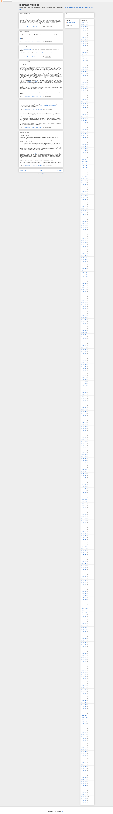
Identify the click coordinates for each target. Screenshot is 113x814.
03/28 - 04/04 (84, 124)
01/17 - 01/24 (84, 144)
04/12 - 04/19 (84, 229)
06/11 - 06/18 (84, 544)
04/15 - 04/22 (84, 450)
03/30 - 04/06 (84, 345)
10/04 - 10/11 (84, 176)
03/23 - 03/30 (84, 347)
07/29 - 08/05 (84, 417)
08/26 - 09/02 (84, 409)
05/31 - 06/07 (84, 214)
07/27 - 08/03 (84, 308)
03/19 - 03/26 (84, 569)
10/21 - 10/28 (84, 392)
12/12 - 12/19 (84, 52)
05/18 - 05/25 (84, 330)
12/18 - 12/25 (84, 597)
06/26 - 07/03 (84, 651)
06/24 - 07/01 (84, 428)
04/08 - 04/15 (84, 452)
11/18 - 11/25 (84, 385)
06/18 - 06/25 (84, 541)
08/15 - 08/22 (84, 82)
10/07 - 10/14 (84, 396)
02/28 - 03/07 (84, 131)
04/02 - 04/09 (84, 565)
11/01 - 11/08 (84, 167)
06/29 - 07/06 (84, 317)
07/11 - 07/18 (84, 92)
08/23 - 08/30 (84, 189)
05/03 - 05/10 (84, 223)
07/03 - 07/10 (84, 648)
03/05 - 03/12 (84, 574)
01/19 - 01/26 (84, 33)
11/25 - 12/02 (84, 383)
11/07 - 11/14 (84, 58)
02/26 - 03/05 (84, 576)
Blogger (63, 811)
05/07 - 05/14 (84, 554)
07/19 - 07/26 (84, 199)
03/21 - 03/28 (84, 127)
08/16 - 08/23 (84, 191)
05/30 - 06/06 (84, 105)
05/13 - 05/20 (84, 441)
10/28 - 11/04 (84, 390)
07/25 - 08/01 (84, 88)
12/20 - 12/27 (84, 152)
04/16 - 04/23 (84, 561)
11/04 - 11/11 (84, 388)
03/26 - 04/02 (84, 567)
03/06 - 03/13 (84, 685)
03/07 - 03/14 (84, 129)
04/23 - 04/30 (84, 559)
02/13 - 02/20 (84, 41)
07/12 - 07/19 (84, 201)
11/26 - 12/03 (84, 492)
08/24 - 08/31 (84, 300)
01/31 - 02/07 (84, 139)
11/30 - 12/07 (84, 270)
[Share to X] (48, 26)
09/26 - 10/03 (84, 69)
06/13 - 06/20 (84, 101)
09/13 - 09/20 (84, 182)
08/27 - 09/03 (84, 520)
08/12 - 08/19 (84, 413)
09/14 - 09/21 (84, 293)
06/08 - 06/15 (84, 323)
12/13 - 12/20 (84, 154)
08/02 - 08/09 (84, 195)
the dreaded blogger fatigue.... (27, 49)
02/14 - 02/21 (84, 135)
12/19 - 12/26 (84, 708)
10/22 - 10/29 (84, 503)
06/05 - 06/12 (84, 657)
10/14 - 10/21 (84, 394)
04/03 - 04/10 (84, 676)
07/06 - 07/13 (84, 315)
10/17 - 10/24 (84, 62)
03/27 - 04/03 (84, 37)
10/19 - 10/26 (84, 283)
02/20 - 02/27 (84, 39)
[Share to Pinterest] (51, 26)
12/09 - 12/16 (84, 35)
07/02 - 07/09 (84, 537)
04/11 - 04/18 (84, 120)
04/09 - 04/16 (84, 563)
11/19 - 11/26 (84, 494)
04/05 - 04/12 (84, 231)
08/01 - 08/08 (84, 86)
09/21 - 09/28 (84, 291)
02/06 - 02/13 (84, 43)
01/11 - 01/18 (84, 257)
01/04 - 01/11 (84, 259)
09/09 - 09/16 (84, 405)
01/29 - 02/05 (84, 584)
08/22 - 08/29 (84, 80)
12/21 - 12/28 (84, 263)
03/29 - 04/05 (84, 233)
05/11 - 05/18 (84, 332)
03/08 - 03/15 (84, 240)
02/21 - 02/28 (84, 133)
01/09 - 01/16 (84, 47)
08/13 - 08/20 (84, 524)
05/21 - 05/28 (84, 550)
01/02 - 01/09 (84, 704)
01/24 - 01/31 (84, 142)
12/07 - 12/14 (84, 268)
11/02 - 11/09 (84, 278)
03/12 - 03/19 (84, 571)
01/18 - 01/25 (84, 255)
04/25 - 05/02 (84, 116)
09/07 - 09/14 (84, 296)
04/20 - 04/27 (84, 338)
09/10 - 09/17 (84, 516)
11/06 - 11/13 (84, 610)
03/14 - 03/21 (84, 794)
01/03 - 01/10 (84, 148)
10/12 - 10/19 (84, 285)
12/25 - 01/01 (84, 595)
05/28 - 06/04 (84, 548)
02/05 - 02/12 (84, 582)
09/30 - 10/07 (84, 398)
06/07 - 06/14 (84, 212)
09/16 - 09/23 (84, 402)
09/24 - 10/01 (84, 512)
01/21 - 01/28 (84, 475)
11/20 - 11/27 (84, 606)
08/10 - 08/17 (84, 304)
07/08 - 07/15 (84, 424)
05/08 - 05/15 (84, 665)
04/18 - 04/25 (84, 118)
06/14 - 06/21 (84, 210)
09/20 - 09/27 (84, 180)
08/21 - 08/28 (84, 633)
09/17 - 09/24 (84, 514)
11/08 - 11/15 (84, 165)
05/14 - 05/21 (84, 552)
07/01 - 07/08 (84, 426)
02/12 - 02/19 (84, 580)
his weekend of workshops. (32, 81)
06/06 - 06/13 (84, 103)
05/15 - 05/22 (84, 663)
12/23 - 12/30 (84, 375)
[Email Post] (44, 26)
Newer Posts (23, 170)
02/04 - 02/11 (84, 471)
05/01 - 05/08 (84, 668)
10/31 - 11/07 (84, 60)
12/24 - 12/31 (84, 484)
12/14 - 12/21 (84, 266)
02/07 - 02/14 (84, 137)
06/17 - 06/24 (84, 430)
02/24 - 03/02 (84, 355)
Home (41, 170)
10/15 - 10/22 (84, 505)
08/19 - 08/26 (84, 411)
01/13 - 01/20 (84, 368)
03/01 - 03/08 (84, 242)
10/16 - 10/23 (84, 616)
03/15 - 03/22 (84, 238)
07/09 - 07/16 (84, 535)
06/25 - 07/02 (84, 539)
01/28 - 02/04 (84, 473)
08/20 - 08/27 (84, 522)
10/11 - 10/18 (84, 174)
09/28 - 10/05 (84, 289)
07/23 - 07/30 (84, 531)
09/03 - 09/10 (84, 518)
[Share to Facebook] (50, 26)
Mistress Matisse (29, 4)
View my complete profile (71, 26)
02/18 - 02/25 (84, 467)
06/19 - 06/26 (84, 653)
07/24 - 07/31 (84, 642)
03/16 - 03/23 (84, 349)
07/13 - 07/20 (84, 313)
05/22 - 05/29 (84, 661)
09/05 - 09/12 (84, 75)
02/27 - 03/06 (84, 687)
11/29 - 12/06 (84, 159)
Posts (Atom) (43, 173)
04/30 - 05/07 (84, 556)
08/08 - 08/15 (84, 84)
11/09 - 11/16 (84, 276)
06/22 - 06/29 (84, 319)
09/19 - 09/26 (84, 71)
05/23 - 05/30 (84, 107)
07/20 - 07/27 (84, 28)
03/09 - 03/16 (84, 351)
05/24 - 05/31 (84, 216)
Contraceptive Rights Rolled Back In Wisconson (47, 105)
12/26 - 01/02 (84, 50)
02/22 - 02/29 (84, 800)
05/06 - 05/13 (84, 443)
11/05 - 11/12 (84, 499)
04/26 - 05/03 (84, 26)
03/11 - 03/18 (84, 460)
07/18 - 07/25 (84, 90)
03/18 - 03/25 (84, 458)
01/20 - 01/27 (84, 366)
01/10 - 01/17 (84, 146)
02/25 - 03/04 (84, 465)
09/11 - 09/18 (84, 627)
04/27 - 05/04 (84, 336)
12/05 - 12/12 (84, 713)
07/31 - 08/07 (84, 640)
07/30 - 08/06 (84, 529)
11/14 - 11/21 (84, 56)
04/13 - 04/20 (84, 30)
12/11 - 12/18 (84, 599)
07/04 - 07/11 (84, 95)
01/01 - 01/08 (84, 593)
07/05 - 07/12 (84, 204)
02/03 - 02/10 (84, 362)
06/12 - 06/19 (84, 655)
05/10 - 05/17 (84, 221)
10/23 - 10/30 (84, 614)
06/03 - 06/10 (84, 435)
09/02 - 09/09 (84, 407)
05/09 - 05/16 (84, 112)
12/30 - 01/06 (84, 373)
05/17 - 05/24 (84, 24)
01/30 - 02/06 (84, 695)
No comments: (39, 26)
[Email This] (46, 26)
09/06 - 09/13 (84, 184)
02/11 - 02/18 (84, 469)
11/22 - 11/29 (84, 161)
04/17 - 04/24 (84, 672)
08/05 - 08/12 (84, 415)
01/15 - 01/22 (84, 589)
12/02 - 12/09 (84, 381)
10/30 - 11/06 (84, 612)
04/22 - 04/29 (84, 447)
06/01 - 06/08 (84, 325)
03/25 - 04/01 (84, 456)
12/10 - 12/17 (84, 488)
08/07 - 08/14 (84, 638)
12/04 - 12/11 (84, 601)
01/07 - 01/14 (84, 479)
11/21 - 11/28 (84, 717)
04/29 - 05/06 (84, 445)
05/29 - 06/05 (84, 659)
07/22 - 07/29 (84, 420)
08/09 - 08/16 (84, 193)
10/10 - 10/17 (84, 65)
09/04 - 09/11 (84, 629)
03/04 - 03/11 (84, 462)
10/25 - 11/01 (84, 169)
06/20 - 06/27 (84, 99)
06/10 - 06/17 (84, 432)
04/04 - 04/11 (84, 122)
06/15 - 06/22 (84, 321)
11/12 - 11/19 (84, 497)
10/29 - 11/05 (84, 501)
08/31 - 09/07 (84, 298)
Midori (27, 73)
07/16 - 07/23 (84, 533)
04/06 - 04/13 (84, 343)
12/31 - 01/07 (84, 482)
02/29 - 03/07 (84, 798)
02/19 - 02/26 (84, 578)
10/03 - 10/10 (84, 67)
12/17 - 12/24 (84, 486)
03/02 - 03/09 (84, 353)
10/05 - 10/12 (84, 287)
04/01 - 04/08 (84, 454)
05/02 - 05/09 (84, 114)
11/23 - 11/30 (84, 272)
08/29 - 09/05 (84, 77)
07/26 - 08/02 (84, 197)
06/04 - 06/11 (84, 546)
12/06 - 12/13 (84, 157)
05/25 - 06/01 (84, 328)
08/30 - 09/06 (84, 186)
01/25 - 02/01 (84, 253)
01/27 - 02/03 (84, 364)
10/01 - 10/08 (84, 509)
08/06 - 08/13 (84, 527)
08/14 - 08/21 (84, 636)
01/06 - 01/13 (84, 370)
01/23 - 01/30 (84, 45)
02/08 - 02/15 (84, 248)
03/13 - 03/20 (84, 683)
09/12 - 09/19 (84, 73)
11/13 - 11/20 (84, 608)
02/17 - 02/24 (84, 358)
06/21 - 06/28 (84, 208)
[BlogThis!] (47, 26)
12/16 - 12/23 (84, 377)
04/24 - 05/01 (84, 22)
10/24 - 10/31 (84, 725)
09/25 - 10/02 (84, 623)
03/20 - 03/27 (84, 680)
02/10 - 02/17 (84, 360)
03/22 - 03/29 (84, 236)
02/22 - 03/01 (84, 244)
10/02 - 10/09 (84, 621)
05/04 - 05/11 (84, 334)
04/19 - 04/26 (84, 227)
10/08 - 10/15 (84, 507)
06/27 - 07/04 (84, 97)
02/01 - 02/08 (84, 251)
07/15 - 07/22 (84, 422)
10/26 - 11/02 (84, 281)
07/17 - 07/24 (84, 644)
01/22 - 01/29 (84, 586)
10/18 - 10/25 (84, 171)
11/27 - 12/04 (84, 603)
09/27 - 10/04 (84, 178)
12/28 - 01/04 (84, 261)
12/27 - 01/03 (84, 150)
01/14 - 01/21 (84, 477)
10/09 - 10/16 (84, 618)
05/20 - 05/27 (84, 439)
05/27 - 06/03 (84, 437)
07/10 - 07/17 (84, 646)
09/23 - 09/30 (84, 400)
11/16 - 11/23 (84, 274)
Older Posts (59, 170)
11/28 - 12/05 (84, 54)
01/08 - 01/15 (84, 591)
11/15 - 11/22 (84, 163)
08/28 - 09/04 (84, 631)
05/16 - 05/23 (84, 109)
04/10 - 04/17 (84, 674)
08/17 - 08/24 (84, 302)
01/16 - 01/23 (84, 700)
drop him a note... (46, 23)
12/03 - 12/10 (84, 490)
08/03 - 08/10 (84, 306)
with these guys (34, 153)
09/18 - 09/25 (84, 625)
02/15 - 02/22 (84, 246)
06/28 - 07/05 (84, 206)
